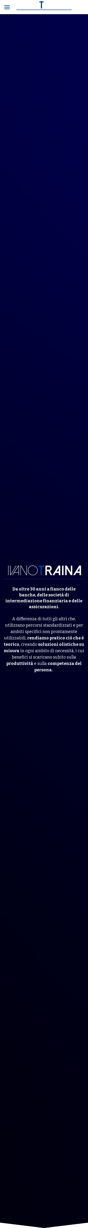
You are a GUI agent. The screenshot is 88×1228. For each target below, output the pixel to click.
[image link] (43, 7)
